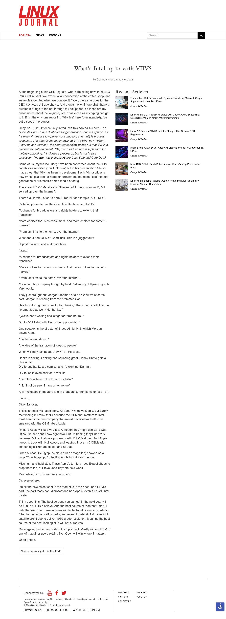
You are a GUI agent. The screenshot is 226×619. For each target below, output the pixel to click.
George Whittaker (138, 106)
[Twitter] (64, 594)
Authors (123, 596)
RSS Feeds (142, 592)
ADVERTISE (79, 609)
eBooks (55, 35)
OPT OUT (95, 609)
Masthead (123, 592)
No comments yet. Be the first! (41, 551)
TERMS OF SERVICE (57, 609)
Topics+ (25, 35)
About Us (142, 596)
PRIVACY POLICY (33, 609)
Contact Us (124, 601)
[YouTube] (49, 594)
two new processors (52, 157)
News (40, 35)
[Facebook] (56, 594)
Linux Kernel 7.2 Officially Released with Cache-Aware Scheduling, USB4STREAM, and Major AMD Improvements (165, 116)
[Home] (39, 14)
